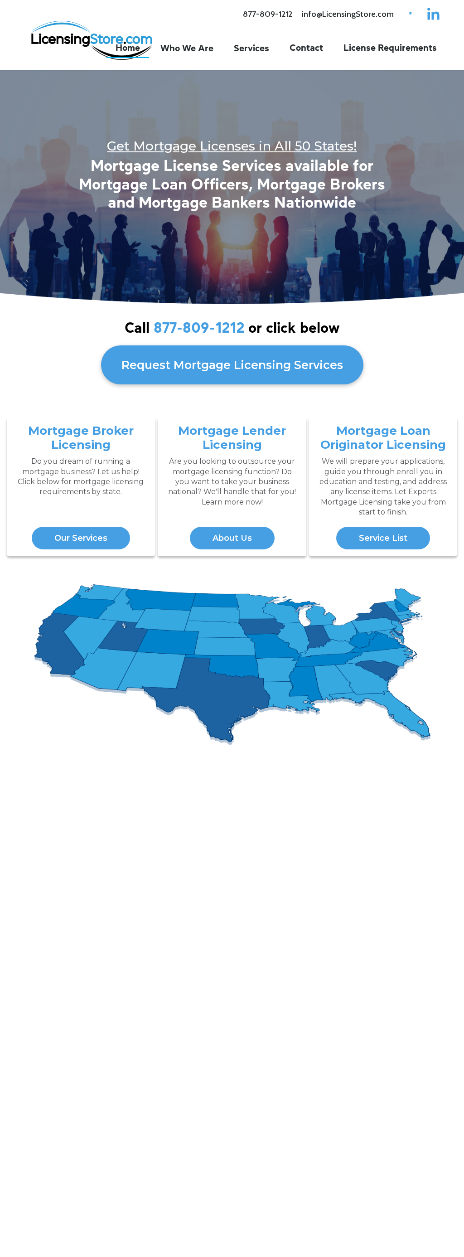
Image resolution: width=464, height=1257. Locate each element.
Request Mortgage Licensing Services (232, 365)
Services (251, 48)
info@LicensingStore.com (348, 14)
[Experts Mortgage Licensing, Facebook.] (408, 14)
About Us (232, 538)
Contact (306, 47)
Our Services (80, 538)
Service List (383, 538)
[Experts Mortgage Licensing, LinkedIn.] (433, 14)
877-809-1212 (267, 14)
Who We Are (186, 48)
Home (128, 47)
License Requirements (390, 47)
